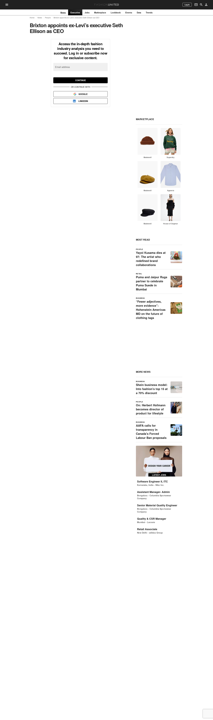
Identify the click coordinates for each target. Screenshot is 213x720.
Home (32, 18)
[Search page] (201, 4)
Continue (80, 80)
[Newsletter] (196, 4)
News (40, 18)
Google (83, 94)
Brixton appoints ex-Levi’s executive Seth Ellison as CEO (76, 18)
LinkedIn (83, 101)
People (48, 18)
